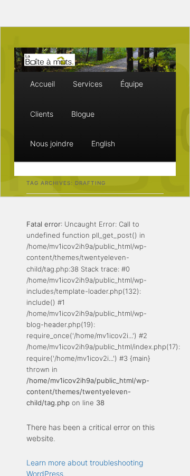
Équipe (131, 83)
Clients (41, 113)
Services (87, 83)
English (103, 143)
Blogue (82, 113)
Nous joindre (51, 143)
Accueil (42, 83)
